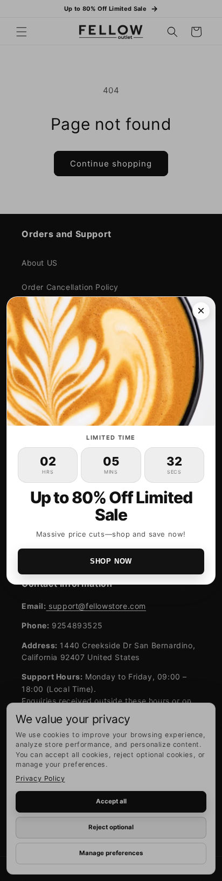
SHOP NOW (111, 561)
